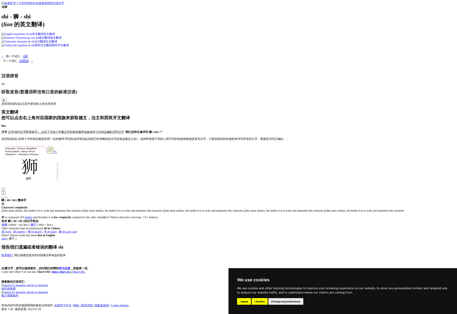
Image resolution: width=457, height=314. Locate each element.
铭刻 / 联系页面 (83, 305)
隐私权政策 (102, 305)
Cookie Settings (120, 305)
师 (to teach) (35, 231)
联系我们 (7, 255)
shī (25, 56)
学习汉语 (64, 268)
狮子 (33, 224)
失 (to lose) (50, 231)
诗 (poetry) (19, 231)
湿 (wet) (6, 231)
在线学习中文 (62, 305)
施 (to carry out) (68, 231)
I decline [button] (260, 301)
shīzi (4, 238)
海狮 (4, 224)
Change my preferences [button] (285, 301)
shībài (24, 60)
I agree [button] (244, 301)
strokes (28, 217)
